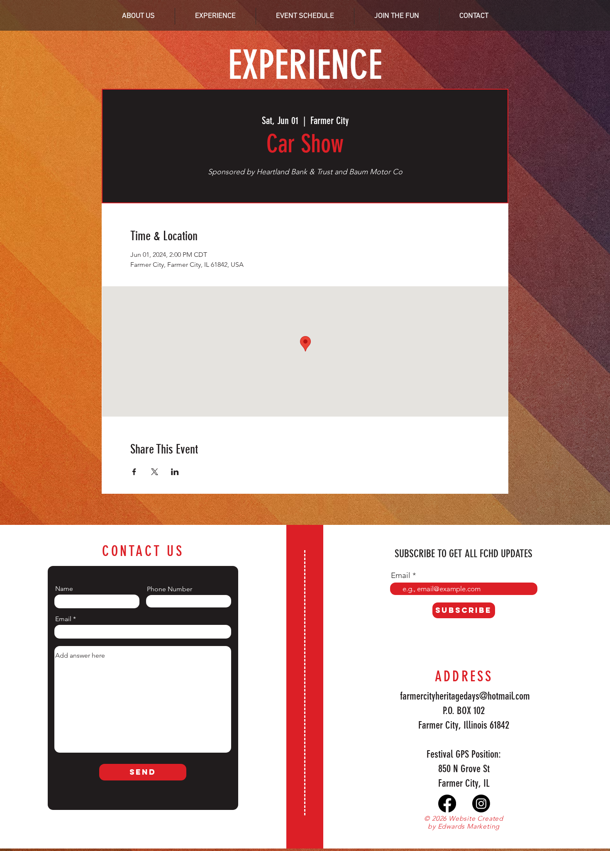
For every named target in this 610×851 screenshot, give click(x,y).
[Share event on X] (155, 471)
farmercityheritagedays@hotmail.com (465, 696)
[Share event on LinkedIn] (175, 471)
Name (64, 588)
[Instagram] (481, 803)
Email (63, 619)
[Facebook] (447, 803)
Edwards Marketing (469, 826)
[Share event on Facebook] (134, 471)
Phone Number (169, 589)
